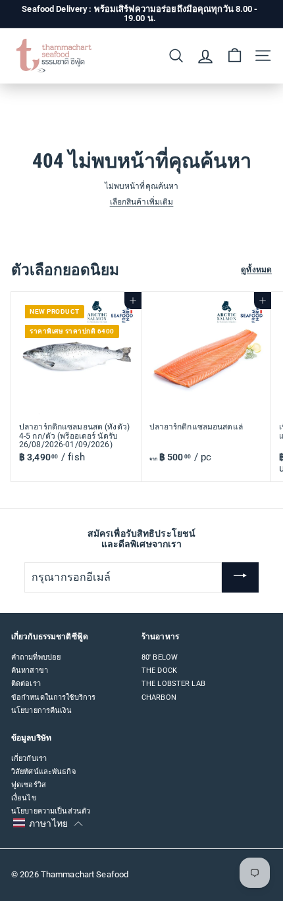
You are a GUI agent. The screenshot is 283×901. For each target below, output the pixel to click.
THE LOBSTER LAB (173, 683)
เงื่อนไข (24, 798)
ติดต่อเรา (26, 683)
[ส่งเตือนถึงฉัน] (240, 577)
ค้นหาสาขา (29, 670)
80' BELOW (160, 657)
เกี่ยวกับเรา (29, 758)
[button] (47, 823)
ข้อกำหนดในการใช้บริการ (53, 697)
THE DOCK (159, 670)
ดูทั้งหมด (256, 270)
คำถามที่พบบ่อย (36, 657)
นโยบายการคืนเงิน (41, 710)
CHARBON (159, 697)
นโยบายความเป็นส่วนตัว (50, 811)
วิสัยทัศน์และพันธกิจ (43, 771)
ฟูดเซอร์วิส (28, 785)
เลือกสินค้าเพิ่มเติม (142, 202)
